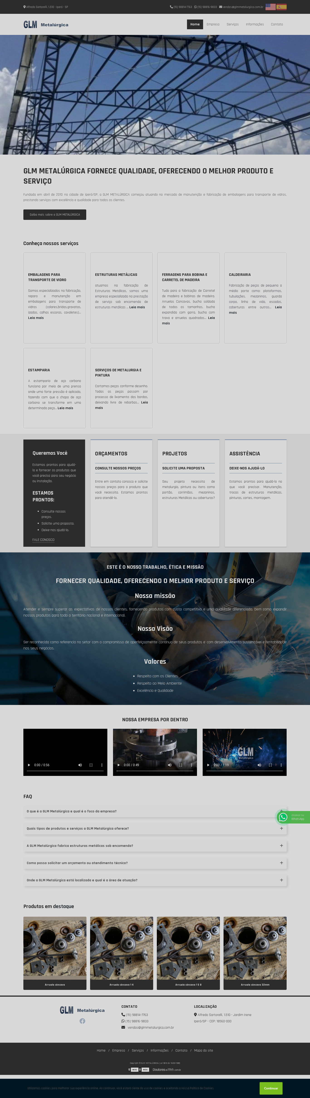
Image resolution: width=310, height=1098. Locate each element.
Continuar (271, 1088)
